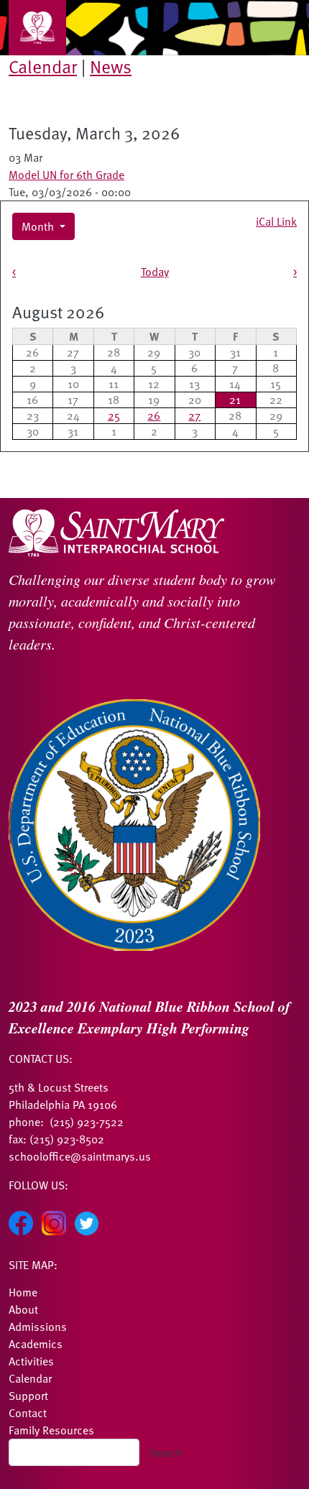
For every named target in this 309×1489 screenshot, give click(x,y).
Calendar (43, 66)
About (23, 1309)
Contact (28, 1412)
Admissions (38, 1326)
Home (23, 1292)
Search (166, 1452)
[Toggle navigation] (37, 27)
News (111, 66)
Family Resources (51, 1430)
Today (155, 271)
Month (39, 226)
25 (114, 415)
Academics (36, 1343)
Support (28, 1395)
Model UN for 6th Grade (66, 174)
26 (153, 415)
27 (194, 415)
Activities (31, 1361)
